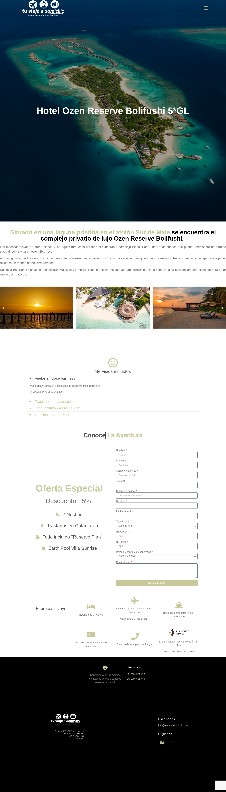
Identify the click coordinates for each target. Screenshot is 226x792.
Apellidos (121, 460)
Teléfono (121, 481)
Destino (120, 501)
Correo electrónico (126, 471)
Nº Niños (121, 542)
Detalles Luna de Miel (52, 415)
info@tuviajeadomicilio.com (173, 725)
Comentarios (123, 562)
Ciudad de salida (125, 491)
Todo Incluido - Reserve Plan (57, 408)
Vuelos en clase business (55, 378)
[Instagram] (170, 742)
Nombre (120, 450)
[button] (3, 308)
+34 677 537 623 (136, 679)
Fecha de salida (125, 511)
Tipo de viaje (123, 521)
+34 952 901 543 (136, 673)
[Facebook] (162, 742)
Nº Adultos (122, 532)
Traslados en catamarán (54, 402)
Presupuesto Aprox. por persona (134, 552)
